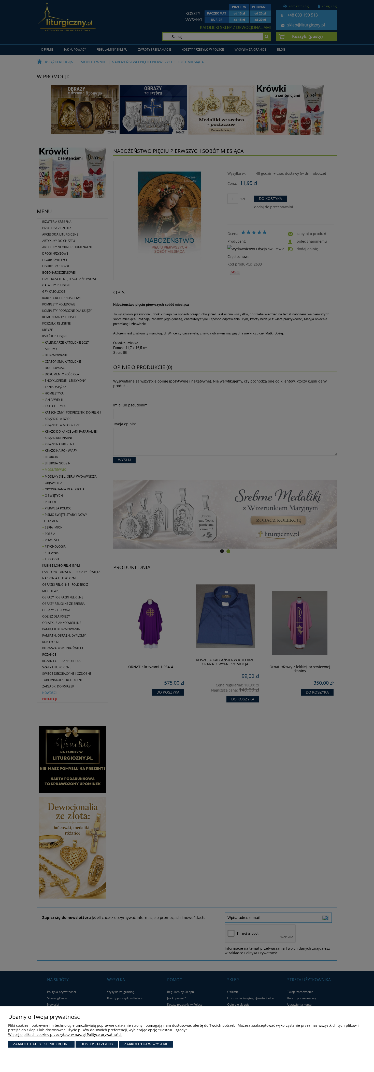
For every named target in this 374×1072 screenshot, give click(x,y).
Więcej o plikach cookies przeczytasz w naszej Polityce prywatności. (65, 1034)
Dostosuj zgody (96, 1044)
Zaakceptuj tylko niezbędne (41, 1044)
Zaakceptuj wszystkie (146, 1044)
